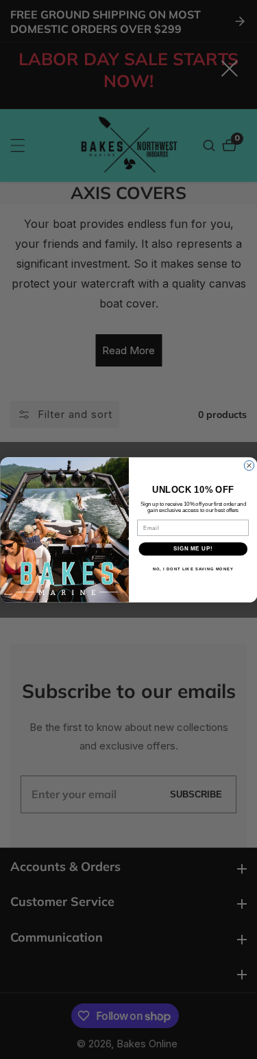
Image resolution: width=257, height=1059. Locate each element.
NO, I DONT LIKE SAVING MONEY (192, 568)
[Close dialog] (249, 465)
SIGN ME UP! (192, 548)
